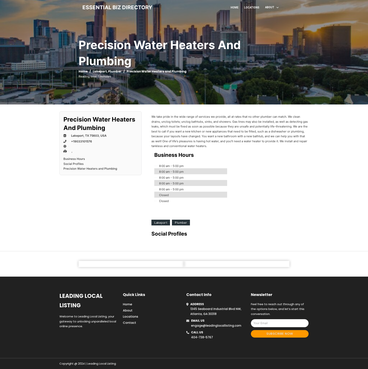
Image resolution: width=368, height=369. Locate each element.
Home (234, 7)
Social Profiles (73, 164)
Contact (129, 323)
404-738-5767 (202, 337)
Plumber (115, 71)
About (127, 310)
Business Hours (74, 159)
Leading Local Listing (81, 300)
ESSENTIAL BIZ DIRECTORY (117, 7)
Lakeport (100, 71)
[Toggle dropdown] (277, 7)
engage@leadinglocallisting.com (216, 326)
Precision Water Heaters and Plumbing (90, 168)
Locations (251, 7)
